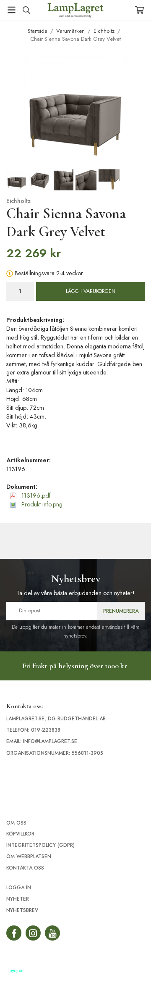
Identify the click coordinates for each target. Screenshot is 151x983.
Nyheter (17, 899)
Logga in (18, 887)
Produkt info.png (41, 504)
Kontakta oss (25, 868)
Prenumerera (120, 611)
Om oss (16, 823)
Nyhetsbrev (22, 910)
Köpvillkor (20, 834)
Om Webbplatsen (28, 856)
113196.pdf (35, 495)
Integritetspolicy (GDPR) (40, 845)
